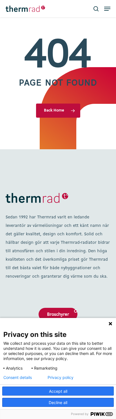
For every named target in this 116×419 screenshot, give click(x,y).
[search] (96, 9)
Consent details (17, 377)
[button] (107, 9)
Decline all (58, 402)
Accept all (58, 391)
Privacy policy (60, 377)
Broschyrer (58, 314)
